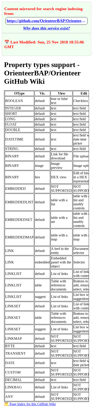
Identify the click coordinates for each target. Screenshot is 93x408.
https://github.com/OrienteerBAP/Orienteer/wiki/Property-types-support (46, 20)
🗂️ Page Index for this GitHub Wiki (30, 404)
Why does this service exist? (46, 28)
